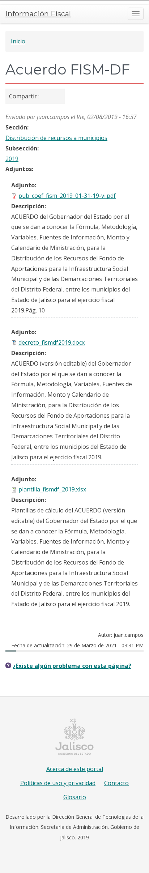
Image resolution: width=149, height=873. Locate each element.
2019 (11, 159)
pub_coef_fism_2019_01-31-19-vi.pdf (67, 196)
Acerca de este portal (74, 769)
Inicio (18, 41)
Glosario (74, 797)
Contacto (116, 783)
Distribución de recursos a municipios (56, 138)
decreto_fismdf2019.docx (51, 342)
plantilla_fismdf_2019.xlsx (52, 489)
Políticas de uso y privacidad (57, 783)
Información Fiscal (38, 13)
